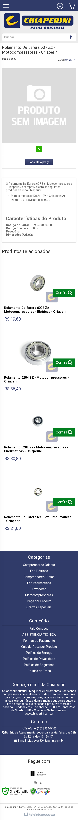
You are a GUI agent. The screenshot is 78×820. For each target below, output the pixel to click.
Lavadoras (39, 589)
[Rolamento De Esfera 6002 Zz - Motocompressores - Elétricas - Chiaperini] (38, 293)
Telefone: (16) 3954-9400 (40, 728)
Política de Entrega (39, 653)
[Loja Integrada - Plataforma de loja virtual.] (39, 815)
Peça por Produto (39, 601)
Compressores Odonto (39, 565)
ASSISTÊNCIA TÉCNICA (39, 635)
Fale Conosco (39, 628)
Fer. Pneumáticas (39, 583)
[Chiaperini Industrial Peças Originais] (39, 21)
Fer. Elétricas (39, 571)
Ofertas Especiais (39, 607)
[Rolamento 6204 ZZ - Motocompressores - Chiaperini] (38, 363)
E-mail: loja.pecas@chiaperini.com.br (40, 740)
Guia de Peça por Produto (39, 647)
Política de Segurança (39, 665)
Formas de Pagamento (39, 641)
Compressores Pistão (39, 577)
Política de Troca (39, 671)
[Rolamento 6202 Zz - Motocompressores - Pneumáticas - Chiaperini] (38, 433)
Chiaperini (70, 60)
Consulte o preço (39, 162)
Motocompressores (39, 595)
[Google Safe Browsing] (40, 791)
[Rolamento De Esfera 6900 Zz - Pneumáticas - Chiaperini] (38, 503)
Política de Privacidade (39, 659)
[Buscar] (70, 37)
